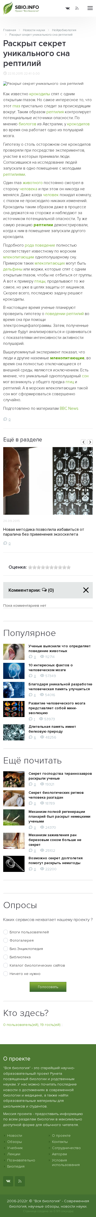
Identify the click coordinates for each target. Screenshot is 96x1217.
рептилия (55, 112)
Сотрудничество (66, 1148)
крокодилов (78, 124)
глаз (16, 106)
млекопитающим (18, 257)
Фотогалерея (22, 940)
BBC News (69, 408)
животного (33, 182)
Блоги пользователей (29, 932)
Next (90, 442)
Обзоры (14, 1141)
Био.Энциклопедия (26, 948)
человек (51, 195)
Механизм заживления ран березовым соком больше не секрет (55, 840)
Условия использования (66, 1162)
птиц (70, 382)
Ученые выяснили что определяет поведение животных (60, 648)
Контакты (60, 1141)
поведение (45, 245)
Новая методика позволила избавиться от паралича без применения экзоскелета (43, 532)
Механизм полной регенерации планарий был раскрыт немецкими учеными (59, 816)
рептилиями (14, 174)
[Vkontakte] (68, 8)
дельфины (12, 269)
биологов (27, 124)
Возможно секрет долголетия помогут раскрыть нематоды (56, 860)
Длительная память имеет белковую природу (52, 729)
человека (28, 189)
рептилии (43, 225)
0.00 (36, 73)
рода (29, 245)
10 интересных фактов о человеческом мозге (51, 667)
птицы (39, 281)
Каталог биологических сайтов (37, 965)
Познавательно (21, 1160)
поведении (55, 313)
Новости (14, 1135)
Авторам (59, 1154)
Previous (83, 442)
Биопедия (16, 1166)
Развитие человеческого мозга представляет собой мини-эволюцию (57, 708)
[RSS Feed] (77, 8)
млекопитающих (50, 263)
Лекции (13, 1154)
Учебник (15, 1148)
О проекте (61, 1135)
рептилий (75, 313)
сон (85, 376)
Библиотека (20, 957)
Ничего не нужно (25, 973)
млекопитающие (67, 358)
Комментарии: (31, 590)
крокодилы (39, 94)
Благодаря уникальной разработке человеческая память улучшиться (60, 686)
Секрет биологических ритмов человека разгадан (56, 795)
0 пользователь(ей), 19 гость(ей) (32, 1024)
